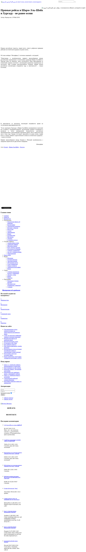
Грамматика (4, 318)
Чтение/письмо (5, 309)
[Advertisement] (22, 33)
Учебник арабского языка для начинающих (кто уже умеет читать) (11, 499)
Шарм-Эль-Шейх (14, 147)
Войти (2, 394)
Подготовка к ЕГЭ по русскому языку (10, 354)
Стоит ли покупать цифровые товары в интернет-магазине (12, 336)
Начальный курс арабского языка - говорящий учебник (12, 373)
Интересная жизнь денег (11, 341)
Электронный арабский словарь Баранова (11, 379)
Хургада (22, 147)
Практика (3, 323)
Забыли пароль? (8, 397)
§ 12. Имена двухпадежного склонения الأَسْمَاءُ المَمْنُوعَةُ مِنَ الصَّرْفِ (12, 440)
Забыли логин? (8, 399)
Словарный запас (6, 314)
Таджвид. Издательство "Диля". (11, 488)
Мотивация (4, 304)
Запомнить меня (5, 393)
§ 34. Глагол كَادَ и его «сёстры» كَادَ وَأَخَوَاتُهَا (13, 425)
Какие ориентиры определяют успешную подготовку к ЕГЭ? (13, 357)
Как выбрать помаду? (10, 344)
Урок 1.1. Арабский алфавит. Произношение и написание (12, 365)
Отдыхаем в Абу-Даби (10, 343)
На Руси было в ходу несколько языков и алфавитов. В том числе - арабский (13, 453)
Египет (6, 147)
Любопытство (5, 300)
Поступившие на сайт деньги (12, 368)
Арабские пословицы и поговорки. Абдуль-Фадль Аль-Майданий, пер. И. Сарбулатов (12, 477)
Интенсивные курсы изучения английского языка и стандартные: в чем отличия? (13, 350)
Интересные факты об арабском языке (10, 339)
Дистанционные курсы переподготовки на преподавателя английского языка (12, 332)
